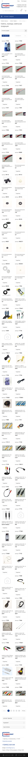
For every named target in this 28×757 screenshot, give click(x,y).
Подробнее (5, 59)
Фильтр (6, 35)
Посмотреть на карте (7, 741)
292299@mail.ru (10, 748)
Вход (18, 1)
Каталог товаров (9, 16)
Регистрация (23, 1)
